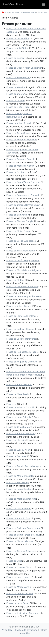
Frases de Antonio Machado (20, 433)
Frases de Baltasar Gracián (20, 329)
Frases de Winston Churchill (20, 407)
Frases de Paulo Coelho (18, 489)
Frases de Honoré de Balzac (20, 316)
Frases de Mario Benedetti (19, 476)
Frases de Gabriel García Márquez (23, 466)
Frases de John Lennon (18, 577)
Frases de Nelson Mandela (19, 541)
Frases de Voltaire (15, 87)
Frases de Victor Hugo (18, 107)
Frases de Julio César (17, 603)
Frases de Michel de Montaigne (22, 270)
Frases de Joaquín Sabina (19, 593)
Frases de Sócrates (16, 456)
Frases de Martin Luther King (21, 498)
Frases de (11, 404)
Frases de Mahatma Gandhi (20, 165)
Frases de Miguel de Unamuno (22, 361)
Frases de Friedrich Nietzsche (21, 139)
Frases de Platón (15, 280)
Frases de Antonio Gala (18, 518)
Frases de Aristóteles (17, 48)
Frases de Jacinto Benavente (21, 338)
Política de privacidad (26, 630)
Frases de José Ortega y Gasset (22, 260)
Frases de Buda (14, 560)
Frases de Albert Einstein (19, 123)
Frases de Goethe (15, 100)
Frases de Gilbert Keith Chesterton (24, 67)
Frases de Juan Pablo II (18, 417)
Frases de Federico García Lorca (23, 528)
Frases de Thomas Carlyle (19, 221)
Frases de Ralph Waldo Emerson (22, 182)
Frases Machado (28, 12)
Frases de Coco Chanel (18, 133)
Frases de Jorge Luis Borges (21, 240)
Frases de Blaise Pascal (18, 231)
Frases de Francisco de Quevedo (23, 195)
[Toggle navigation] (43, 4)
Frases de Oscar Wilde (17, 38)
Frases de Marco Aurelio (18, 587)
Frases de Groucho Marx (19, 427)
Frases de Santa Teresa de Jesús (23, 534)
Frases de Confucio (16, 172)
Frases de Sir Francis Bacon (20, 250)
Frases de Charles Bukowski (20, 551)
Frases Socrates (12, 12)
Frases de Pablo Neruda (18, 508)
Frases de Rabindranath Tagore (22, 351)
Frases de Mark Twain (17, 394)
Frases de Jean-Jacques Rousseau (24, 296)
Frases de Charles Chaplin (19, 567)
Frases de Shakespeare (18, 77)
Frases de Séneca (15, 58)
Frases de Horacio (15, 440)
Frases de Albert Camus (18, 306)
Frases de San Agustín (17, 214)
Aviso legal (7, 630)
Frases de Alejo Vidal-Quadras (22, 613)
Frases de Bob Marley (17, 482)
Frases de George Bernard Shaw (23, 205)
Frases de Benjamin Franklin (20, 159)
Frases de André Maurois (19, 384)
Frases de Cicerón (15, 94)
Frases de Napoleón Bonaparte (22, 286)
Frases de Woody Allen (18, 449)
